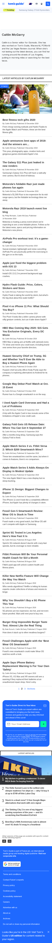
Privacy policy (9, 885)
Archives (31, 689)
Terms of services (30, 734)
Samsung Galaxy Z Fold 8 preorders (34, 10)
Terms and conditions (12, 874)
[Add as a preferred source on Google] (12, 864)
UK (4, 841)
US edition (16, 935)
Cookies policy (9, 891)
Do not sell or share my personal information (21, 924)
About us (6, 913)
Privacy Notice (25, 736)
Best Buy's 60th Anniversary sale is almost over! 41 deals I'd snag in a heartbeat (25, 823)
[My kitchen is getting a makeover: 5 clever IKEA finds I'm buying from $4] (26, 770)
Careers (6, 902)
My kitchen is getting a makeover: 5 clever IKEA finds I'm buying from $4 (25, 779)
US (9, 841)
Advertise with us (10, 907)
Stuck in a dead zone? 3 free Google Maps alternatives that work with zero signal (25, 801)
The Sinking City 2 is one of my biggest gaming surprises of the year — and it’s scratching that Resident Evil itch (24, 812)
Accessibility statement (12, 896)
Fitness (4, 86)
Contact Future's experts (13, 880)
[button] (48, 4)
